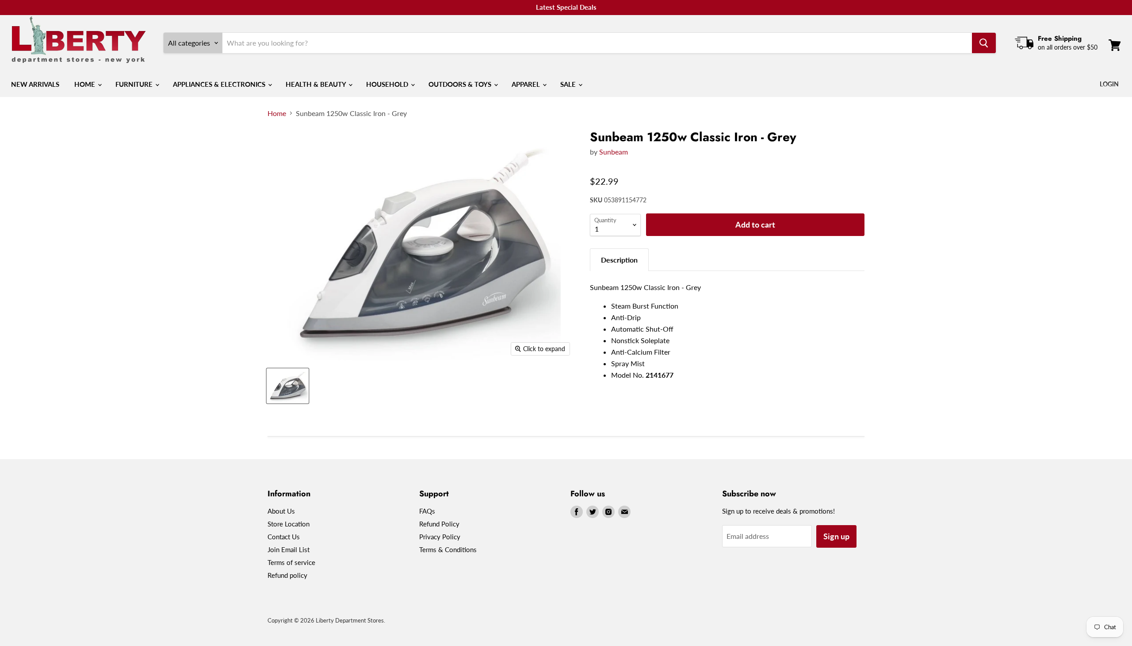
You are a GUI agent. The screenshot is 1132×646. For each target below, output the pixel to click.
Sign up (836, 536)
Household (388, 84)
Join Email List (289, 549)
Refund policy (287, 575)
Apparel (527, 84)
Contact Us (284, 537)
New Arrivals (35, 84)
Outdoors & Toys (460, 84)
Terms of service (291, 562)
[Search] (984, 43)
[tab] (619, 259)
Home (85, 84)
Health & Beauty (317, 84)
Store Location (289, 524)
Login (1109, 84)
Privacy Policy (439, 537)
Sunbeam (613, 151)
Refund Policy (439, 524)
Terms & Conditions (448, 549)
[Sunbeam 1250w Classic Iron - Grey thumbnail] (288, 385)
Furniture (134, 84)
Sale (568, 84)
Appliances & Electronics (220, 84)
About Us (281, 511)
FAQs (427, 511)
